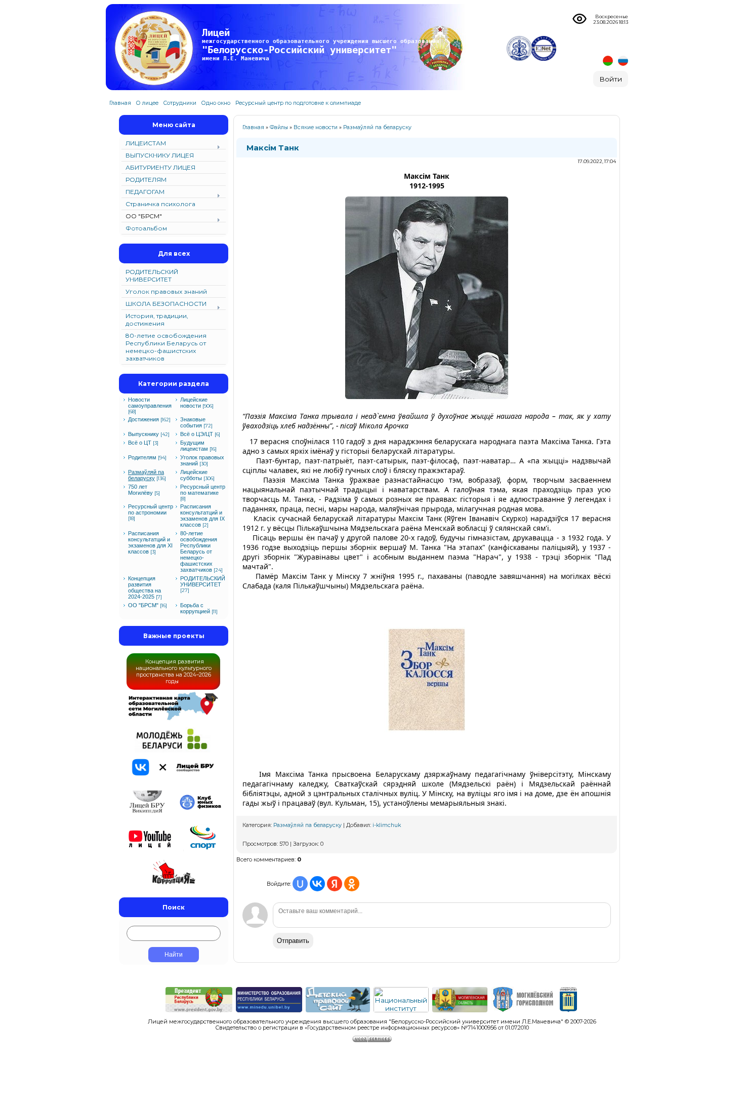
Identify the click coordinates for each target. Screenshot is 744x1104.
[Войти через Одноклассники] (351, 883)
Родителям (142, 457)
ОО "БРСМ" (143, 605)
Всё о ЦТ (139, 443)
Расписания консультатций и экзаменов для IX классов (202, 515)
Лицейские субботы (194, 475)
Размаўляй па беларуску (146, 475)
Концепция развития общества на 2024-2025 (144, 587)
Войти (610, 79)
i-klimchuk (387, 825)
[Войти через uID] (300, 883)
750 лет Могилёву (140, 490)
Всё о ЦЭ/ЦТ (196, 434)
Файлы (279, 127)
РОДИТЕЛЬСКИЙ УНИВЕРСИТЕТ (202, 581)
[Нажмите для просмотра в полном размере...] (426, 402)
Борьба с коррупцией (195, 608)
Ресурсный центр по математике (202, 490)
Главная (253, 127)
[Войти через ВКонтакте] (317, 883)
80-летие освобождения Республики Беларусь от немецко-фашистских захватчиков (198, 551)
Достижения (143, 419)
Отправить (293, 940)
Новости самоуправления (150, 403)
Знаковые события (192, 422)
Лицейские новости (194, 403)
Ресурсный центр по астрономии (150, 509)
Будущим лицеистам (194, 446)
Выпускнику (143, 434)
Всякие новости (316, 127)
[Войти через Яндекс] (334, 883)
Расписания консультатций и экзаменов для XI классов (150, 542)
